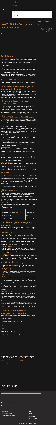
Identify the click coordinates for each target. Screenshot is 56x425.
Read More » (2, 360)
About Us (16, 12)
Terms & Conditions (18, 7)
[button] (32, 10)
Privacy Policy (16, 15)
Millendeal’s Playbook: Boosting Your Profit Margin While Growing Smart (27, 358)
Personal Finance (4, 20)
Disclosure (16, 14)
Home (15, 11)
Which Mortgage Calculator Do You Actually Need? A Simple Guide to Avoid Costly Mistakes (9, 387)
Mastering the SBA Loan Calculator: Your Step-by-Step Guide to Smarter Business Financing (9, 358)
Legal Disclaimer (34, 423)
